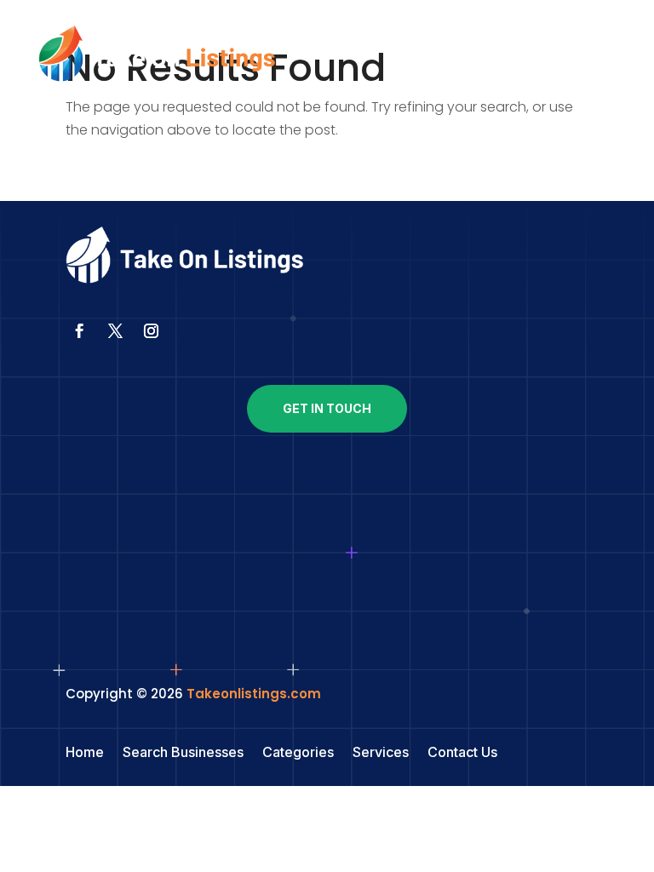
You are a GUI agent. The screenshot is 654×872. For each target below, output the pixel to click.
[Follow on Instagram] (151, 331)
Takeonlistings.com (253, 694)
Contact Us (462, 753)
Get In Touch (327, 408)
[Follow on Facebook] (80, 331)
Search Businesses (183, 753)
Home (85, 753)
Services (381, 753)
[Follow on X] (115, 331)
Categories (298, 753)
